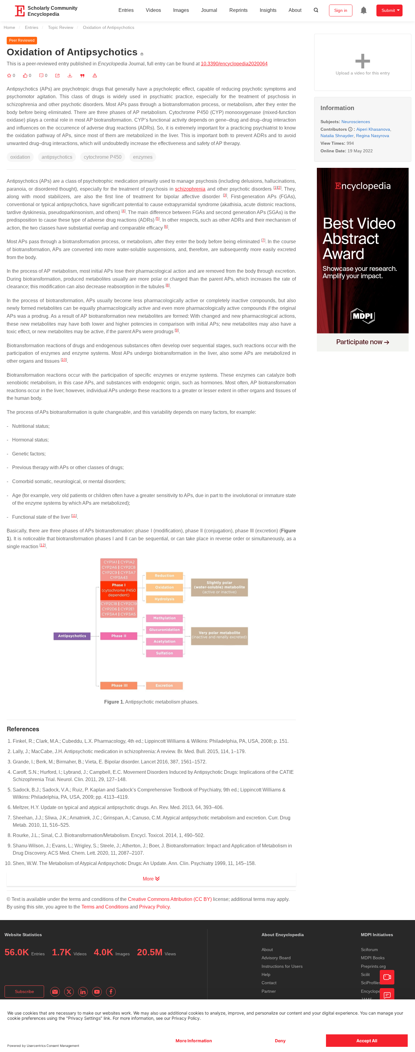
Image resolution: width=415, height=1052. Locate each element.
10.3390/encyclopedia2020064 (234, 63)
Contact (269, 982)
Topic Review (60, 27)
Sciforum (369, 949)
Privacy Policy (154, 906)
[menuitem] (363, 10)
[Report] (94, 75)
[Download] (69, 75)
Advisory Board (276, 957)
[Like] (26, 75)
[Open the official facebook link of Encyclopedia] (111, 992)
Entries (126, 10)
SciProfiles (371, 982)
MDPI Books (373, 957)
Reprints (238, 10)
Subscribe (24, 991)
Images (181, 10)
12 (42, 545)
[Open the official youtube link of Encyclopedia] (97, 992)
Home (9, 27)
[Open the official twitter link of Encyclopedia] (69, 992)
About (295, 10)
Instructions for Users (282, 966)
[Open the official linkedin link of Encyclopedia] (83, 992)
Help (266, 974)
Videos (153, 10)
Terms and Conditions (105, 906)
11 (74, 516)
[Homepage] (20, 11)
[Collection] (10, 75)
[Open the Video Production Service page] (387, 977)
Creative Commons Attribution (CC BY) (170, 899)
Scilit (365, 974)
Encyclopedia (373, 991)
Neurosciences (355, 121)
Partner (269, 991)
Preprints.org (373, 966)
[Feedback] (387, 995)
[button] (57, 75)
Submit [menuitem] (388, 10)
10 (64, 360)
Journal (209, 10)
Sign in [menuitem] (340, 10)
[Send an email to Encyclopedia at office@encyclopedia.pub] (55, 992)
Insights (268, 10)
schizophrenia (190, 189)
